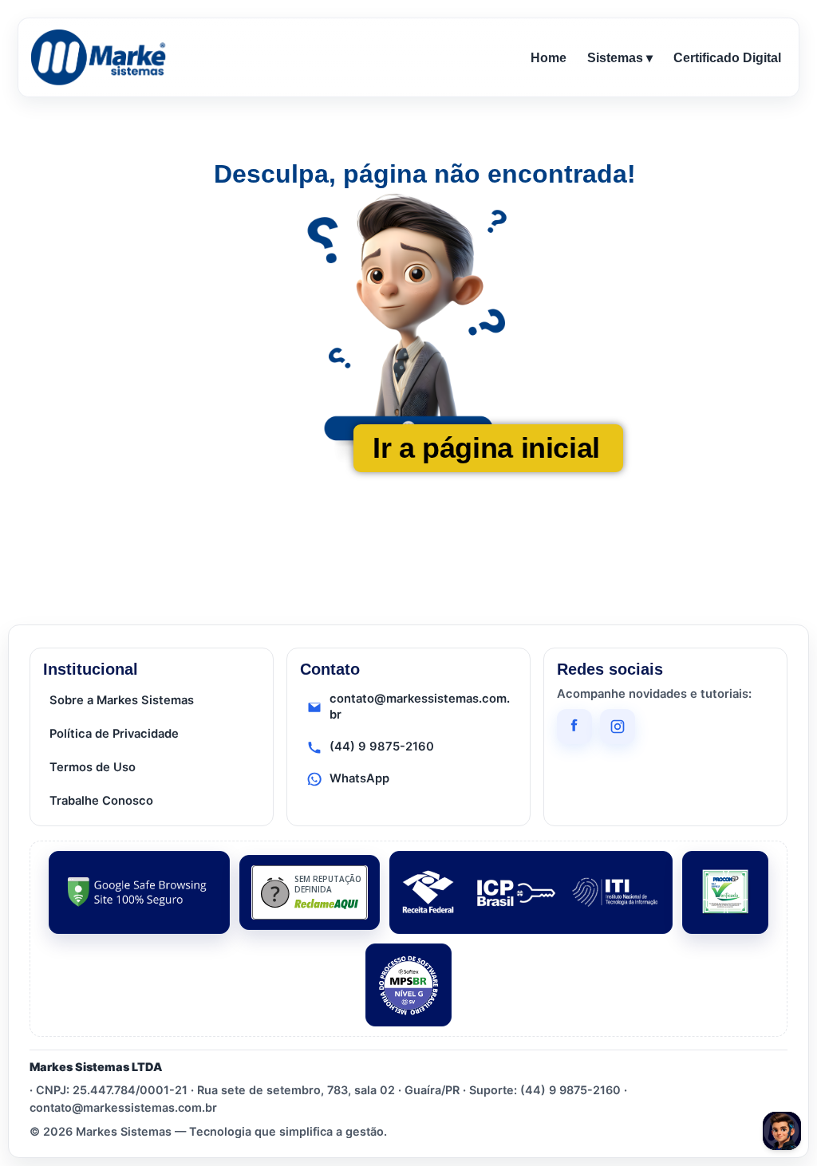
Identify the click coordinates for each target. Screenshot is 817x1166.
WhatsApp (359, 778)
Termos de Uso (92, 767)
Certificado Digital (727, 58)
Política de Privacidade (114, 734)
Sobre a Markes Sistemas (121, 700)
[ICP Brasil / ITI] (531, 892)
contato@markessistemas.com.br (420, 706)
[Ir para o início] (101, 57)
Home (548, 58)
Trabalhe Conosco (101, 801)
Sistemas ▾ (620, 58)
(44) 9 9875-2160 (382, 746)
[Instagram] (617, 726)
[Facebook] (574, 726)
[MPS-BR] (408, 984)
